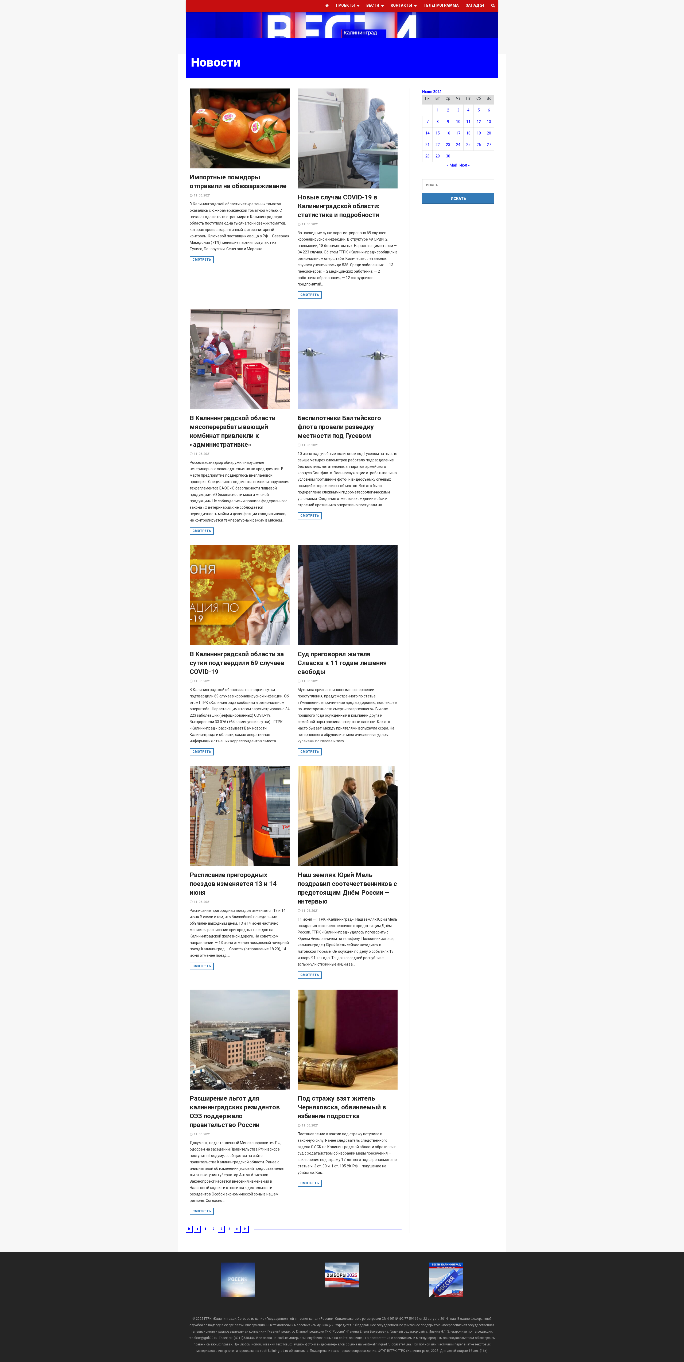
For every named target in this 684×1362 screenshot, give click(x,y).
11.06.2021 (202, 195)
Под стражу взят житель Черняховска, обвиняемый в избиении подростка (342, 1107)
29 (438, 156)
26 (479, 144)
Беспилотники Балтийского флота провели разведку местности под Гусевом (339, 426)
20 (489, 133)
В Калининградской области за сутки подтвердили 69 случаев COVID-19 (237, 663)
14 (427, 133)
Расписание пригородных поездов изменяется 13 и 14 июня (233, 883)
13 (489, 121)
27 (489, 144)
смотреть (201, 259)
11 (468, 121)
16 (448, 133)
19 (479, 133)
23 (448, 144)
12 (479, 121)
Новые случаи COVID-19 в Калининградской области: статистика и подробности (338, 206)
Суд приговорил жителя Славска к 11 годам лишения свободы (342, 663)
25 (468, 144)
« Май (452, 165)
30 (448, 156)
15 (438, 133)
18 (468, 133)
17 (458, 133)
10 (458, 121)
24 (458, 144)
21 (427, 144)
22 (438, 144)
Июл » (465, 165)
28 (427, 156)
